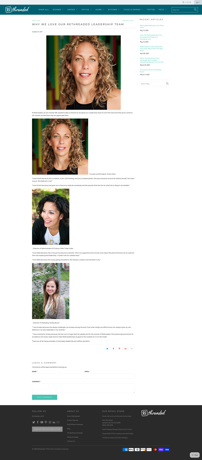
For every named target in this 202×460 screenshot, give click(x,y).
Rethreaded (41, 449)
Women (57, 10)
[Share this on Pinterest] (119, 348)
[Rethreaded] (17, 10)
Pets (162, 10)
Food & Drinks (132, 10)
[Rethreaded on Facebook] (38, 422)
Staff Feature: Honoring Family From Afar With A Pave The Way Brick (151, 49)
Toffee (151, 10)
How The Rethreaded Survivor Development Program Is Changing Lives (151, 37)
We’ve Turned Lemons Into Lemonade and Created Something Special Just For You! (152, 60)
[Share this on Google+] (125, 348)
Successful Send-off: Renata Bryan (150, 71)
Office (85, 10)
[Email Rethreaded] (58, 422)
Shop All (44, 10)
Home (99, 10)
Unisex (71, 10)
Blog (68, 429)
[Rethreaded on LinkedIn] (54, 422)
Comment (36, 381)
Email (87, 371)
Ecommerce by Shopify (60, 449)
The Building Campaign (75, 433)
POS (47, 449)
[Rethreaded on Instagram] (50, 422)
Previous (126, 20)
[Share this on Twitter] (107, 348)
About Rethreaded (73, 416)
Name (35, 371)
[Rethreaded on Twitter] (34, 422)
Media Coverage (72, 437)
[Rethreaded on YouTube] (42, 422)
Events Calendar (72, 420)
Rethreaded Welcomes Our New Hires (152, 26)
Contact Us (71, 441)
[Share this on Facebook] (113, 348)
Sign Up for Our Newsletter (47, 429)
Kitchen (113, 10)
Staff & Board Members (75, 424)
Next (132, 20)
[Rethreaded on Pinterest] (46, 422)
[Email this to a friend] (131, 348)
